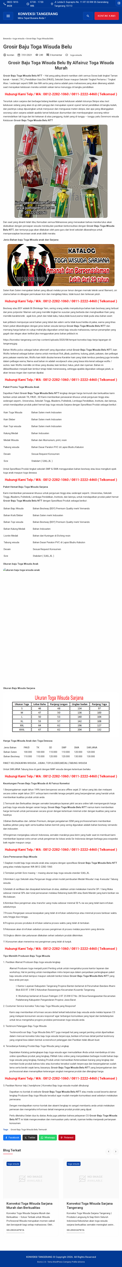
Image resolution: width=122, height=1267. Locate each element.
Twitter (31, 1137)
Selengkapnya (15, 1230)
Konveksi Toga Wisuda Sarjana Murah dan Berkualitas (29, 1205)
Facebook (14, 1137)
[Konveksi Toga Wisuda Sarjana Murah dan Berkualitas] (30, 1178)
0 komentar (56, 55)
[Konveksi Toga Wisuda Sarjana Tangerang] (91, 1178)
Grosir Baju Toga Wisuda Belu (37, 47)
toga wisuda (76, 55)
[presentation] (108, 1152)
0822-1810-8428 (11, 4)
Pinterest (68, 1137)
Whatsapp (49, 1137)
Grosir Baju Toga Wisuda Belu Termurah (29, 1129)
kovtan (10, 55)
